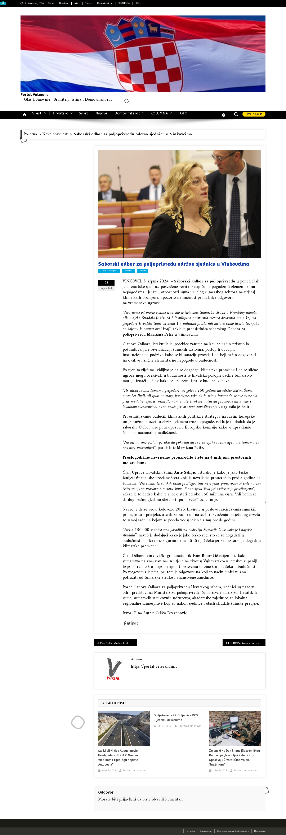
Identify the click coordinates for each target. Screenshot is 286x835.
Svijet (76, 3)
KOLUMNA (124, 3)
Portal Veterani (34, 94)
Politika (128, 271)
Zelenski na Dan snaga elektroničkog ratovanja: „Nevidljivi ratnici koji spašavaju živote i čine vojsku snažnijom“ (234, 757)
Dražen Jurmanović (134, 770)
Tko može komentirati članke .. (233, 831)
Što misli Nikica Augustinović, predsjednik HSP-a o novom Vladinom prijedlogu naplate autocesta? (118, 757)
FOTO (138, 3)
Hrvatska (63, 3)
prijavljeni (127, 799)
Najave (88, 3)
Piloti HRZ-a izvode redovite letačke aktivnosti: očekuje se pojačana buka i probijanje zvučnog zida (245, 643)
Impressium (205, 831)
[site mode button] (226, 115)
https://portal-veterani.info (154, 666)
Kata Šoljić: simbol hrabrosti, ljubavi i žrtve (118, 643)
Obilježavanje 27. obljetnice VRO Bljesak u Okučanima (176, 718)
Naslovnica (259, 831)
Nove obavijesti (109, 271)
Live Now (252, 114)
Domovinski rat (105, 3)
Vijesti (51, 3)
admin (136, 659)
